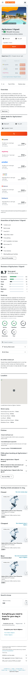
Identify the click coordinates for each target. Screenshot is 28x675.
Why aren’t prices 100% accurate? (11, 661)
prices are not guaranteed (7, 650)
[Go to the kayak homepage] (10, 2)
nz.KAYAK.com (7, 668)
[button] (2, 2)
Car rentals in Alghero (9, 632)
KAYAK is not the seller (8, 655)
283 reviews (16, 32)
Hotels (13, 668)
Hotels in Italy (4, 670)
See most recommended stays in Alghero (21, 556)
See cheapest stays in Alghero (21, 524)
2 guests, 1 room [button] (7, 42)
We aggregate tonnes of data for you (12, 658)
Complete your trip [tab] (8, 623)
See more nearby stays (21, 492)
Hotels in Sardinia (12, 670)
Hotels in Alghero (8, 635)
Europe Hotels (19, 668)
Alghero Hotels (21, 670)
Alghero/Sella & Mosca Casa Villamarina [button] (11, 510)
